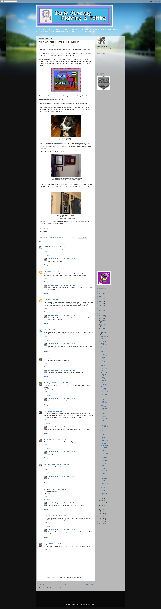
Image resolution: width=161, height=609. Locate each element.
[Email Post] (74, 237)
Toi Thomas (47, 439)
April (102, 500)
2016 (101, 316)
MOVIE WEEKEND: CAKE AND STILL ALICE (103, 472)
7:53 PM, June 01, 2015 (68, 370)
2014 (101, 514)
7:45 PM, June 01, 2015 (68, 285)
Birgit (45, 411)
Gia (45, 329)
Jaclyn (46, 544)
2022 (101, 301)
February (103, 505)
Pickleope (47, 299)
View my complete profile (104, 48)
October (103, 328)
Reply (45, 251)
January (103, 509)
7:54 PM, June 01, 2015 (68, 426)
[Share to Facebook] (84, 238)
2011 (100, 521)
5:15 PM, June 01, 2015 (63, 464)
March (103, 503)
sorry (101, 430)
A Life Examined (52, 55)
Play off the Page (49, 389)
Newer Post (43, 584)
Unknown (47, 271)
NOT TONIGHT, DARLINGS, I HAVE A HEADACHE (104, 391)
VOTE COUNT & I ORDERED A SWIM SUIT (104, 424)
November (104, 324)
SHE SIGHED (103, 348)
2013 (101, 516)
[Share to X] (82, 238)
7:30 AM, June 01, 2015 (57, 299)
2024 (101, 296)
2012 (101, 519)
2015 (101, 318)
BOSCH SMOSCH (104, 344)
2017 (101, 313)
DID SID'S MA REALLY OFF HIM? (104, 368)
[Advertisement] (102, 121)
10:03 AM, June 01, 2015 (58, 358)
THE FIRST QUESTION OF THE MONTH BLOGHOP (104, 491)
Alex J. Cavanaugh (50, 464)
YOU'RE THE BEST (104, 383)
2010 (101, 523)
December (104, 320)
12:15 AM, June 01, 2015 (58, 246)
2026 (101, 291)
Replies (48, 255)
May (102, 498)
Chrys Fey (47, 358)
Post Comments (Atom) (54, 588)
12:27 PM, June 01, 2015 (55, 411)
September (104, 332)
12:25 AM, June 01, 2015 (57, 271)
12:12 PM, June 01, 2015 (60, 383)
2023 (101, 298)
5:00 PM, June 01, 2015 (59, 439)
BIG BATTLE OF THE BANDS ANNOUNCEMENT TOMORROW (104, 450)
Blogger (92, 604)
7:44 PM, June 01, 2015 (68, 258)
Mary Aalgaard (48, 383)
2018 (101, 311)
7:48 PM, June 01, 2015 (68, 476)
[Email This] (79, 238)
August (103, 336)
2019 (101, 308)
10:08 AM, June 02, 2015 (59, 515)
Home (66, 584)
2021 (101, 303)
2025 (101, 293)
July (102, 338)
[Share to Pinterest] (86, 238)
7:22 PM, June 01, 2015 (59, 489)
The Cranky (47, 246)
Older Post (89, 584)
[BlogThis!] (80, 238)
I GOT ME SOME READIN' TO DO (103, 407)
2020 (101, 306)
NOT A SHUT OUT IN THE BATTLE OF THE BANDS (104, 376)
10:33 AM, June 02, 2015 (55, 544)
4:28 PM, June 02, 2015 (68, 529)
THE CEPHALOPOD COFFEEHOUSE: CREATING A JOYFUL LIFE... (104, 357)
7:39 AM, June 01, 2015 (53, 329)
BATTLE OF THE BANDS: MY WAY (104, 400)
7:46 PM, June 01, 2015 (68, 315)
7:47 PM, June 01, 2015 (68, 343)
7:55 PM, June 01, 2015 (68, 503)
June (102, 341)
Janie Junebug (49, 237)
